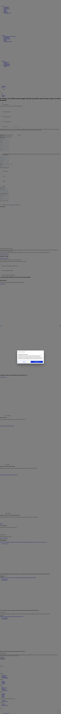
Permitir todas (37, 361)
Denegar (24, 361)
